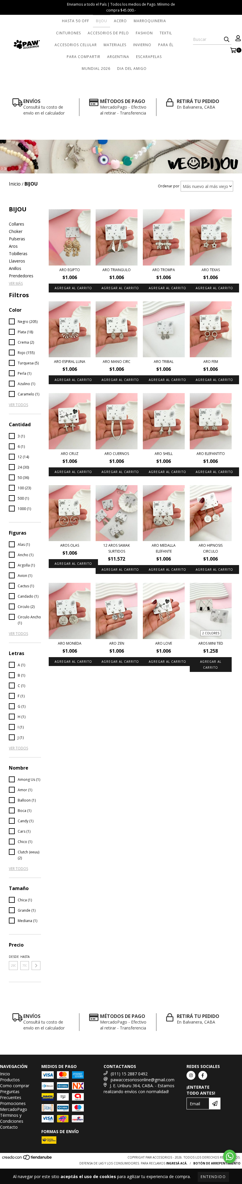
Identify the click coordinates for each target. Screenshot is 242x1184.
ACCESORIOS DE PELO (108, 33)
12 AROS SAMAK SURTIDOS (116, 548)
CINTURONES (68, 33)
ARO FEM (210, 361)
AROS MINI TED (210, 643)
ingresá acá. (176, 1163)
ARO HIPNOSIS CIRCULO (211, 548)
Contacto (9, 1127)
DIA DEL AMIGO (132, 68)
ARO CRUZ (70, 453)
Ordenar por (168, 186)
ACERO (120, 20)
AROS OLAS (69, 545)
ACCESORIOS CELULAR (76, 44)
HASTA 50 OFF (75, 20)
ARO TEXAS (211, 269)
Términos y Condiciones (11, 1118)
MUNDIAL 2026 (96, 68)
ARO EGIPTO (69, 269)
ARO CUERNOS (116, 453)
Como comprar (14, 1085)
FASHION (144, 33)
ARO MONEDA (69, 643)
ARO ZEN (116, 643)
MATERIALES (115, 44)
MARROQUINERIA (150, 20)
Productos (10, 1079)
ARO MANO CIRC (116, 361)
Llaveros (17, 261)
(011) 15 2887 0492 (129, 1074)
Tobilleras (18, 253)
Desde (13, 957)
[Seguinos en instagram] (191, 1075)
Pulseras (17, 239)
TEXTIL (166, 33)
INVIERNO (142, 44)
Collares (16, 224)
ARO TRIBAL (164, 361)
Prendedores (21, 276)
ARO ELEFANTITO (211, 453)
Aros (13, 246)
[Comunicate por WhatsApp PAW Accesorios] (229, 1156)
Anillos (15, 268)
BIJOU (101, 20)
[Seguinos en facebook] (202, 1075)
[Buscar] (226, 39)
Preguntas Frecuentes (10, 1094)
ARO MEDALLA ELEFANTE (164, 548)
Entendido (213, 1176)
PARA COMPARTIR (83, 56)
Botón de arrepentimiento (217, 1163)
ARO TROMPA (163, 269)
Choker (15, 231)
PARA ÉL (166, 44)
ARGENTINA (118, 56)
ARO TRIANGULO (116, 269)
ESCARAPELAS (149, 56)
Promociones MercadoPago (13, 1106)
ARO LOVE (163, 643)
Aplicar (36, 965)
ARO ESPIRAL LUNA (69, 361)
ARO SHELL (164, 453)
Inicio (5, 1074)
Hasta (24, 957)
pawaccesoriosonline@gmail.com (142, 1079)
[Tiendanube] (27, 1159)
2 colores (210, 633)
